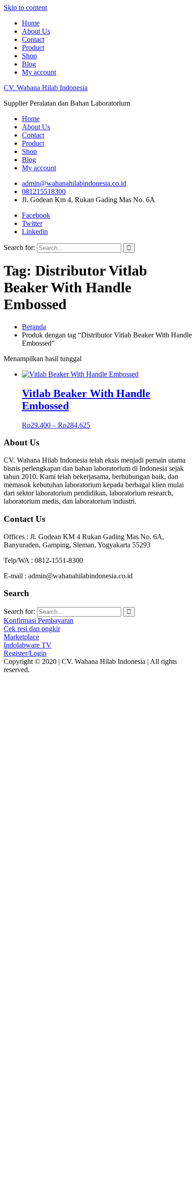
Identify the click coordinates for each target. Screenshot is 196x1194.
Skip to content (25, 7)
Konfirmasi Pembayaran (38, 620)
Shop (29, 56)
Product (33, 47)
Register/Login (25, 653)
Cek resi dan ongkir (32, 629)
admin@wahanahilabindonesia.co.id (74, 183)
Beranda (34, 327)
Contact (33, 39)
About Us (36, 31)
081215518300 (44, 191)
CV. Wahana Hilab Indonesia (46, 88)
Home (31, 23)
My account (39, 72)
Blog (29, 64)
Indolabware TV (28, 645)
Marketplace (21, 637)
